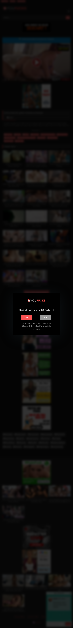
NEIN (45, 317)
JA (27, 317)
